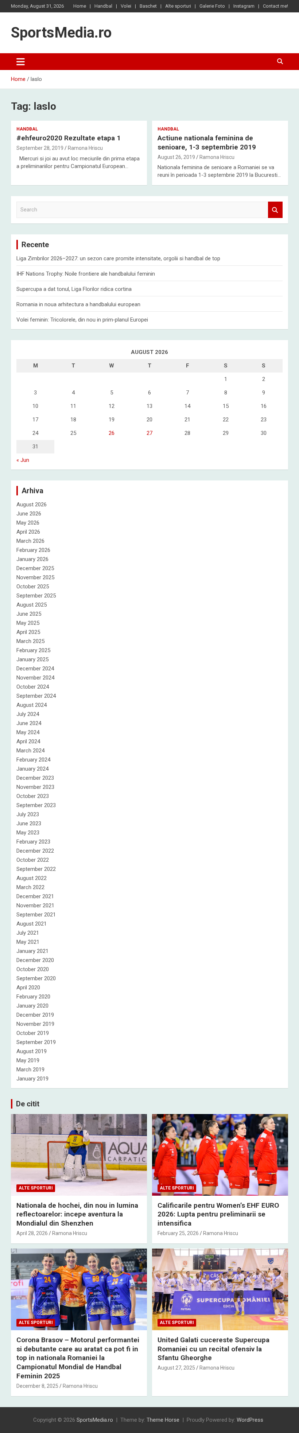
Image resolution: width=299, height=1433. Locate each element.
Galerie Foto (212, 6)
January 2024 (32, 769)
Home (79, 6)
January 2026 (32, 559)
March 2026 (30, 541)
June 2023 (28, 823)
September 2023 (36, 805)
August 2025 (31, 604)
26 (111, 433)
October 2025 (32, 586)
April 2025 (28, 632)
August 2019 (31, 1051)
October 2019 (32, 1033)
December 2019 (35, 1015)
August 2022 (31, 878)
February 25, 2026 (178, 1233)
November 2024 (35, 677)
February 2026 (33, 550)
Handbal (103, 6)
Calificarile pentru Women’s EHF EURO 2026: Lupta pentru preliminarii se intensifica (218, 1214)
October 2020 (32, 969)
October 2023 (32, 796)
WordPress (250, 1420)
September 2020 (36, 978)
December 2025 (35, 568)
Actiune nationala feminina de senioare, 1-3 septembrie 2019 (207, 142)
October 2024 (32, 687)
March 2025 (30, 641)
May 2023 (27, 832)
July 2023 (27, 814)
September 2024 (36, 696)
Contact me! (275, 6)
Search (275, 210)
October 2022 (32, 860)
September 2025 (36, 595)
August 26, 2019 (176, 157)
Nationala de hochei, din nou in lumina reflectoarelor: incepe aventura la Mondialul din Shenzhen (77, 1214)
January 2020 (32, 1005)
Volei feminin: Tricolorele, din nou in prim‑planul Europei (82, 319)
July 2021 (27, 933)
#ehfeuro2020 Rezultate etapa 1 (68, 138)
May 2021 (27, 942)
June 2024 (28, 723)
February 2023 (33, 841)
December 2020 (35, 960)
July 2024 (27, 714)
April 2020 (28, 987)
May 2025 (27, 623)
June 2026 (28, 513)
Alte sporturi (178, 6)
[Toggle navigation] (20, 61)
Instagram (244, 6)
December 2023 (35, 778)
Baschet (148, 6)
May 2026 (27, 522)
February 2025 (33, 650)
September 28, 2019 (39, 148)
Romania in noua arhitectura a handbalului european (78, 304)
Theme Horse (163, 1420)
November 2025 (35, 577)
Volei (126, 6)
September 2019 (36, 1042)
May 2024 (27, 732)
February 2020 (33, 996)
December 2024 (35, 668)
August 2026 (31, 504)
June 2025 (28, 614)
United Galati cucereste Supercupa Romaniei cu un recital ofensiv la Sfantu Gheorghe (213, 1349)
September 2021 (36, 914)
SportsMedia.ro (61, 32)
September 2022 (36, 869)
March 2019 (30, 1069)
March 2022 (30, 887)
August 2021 (31, 923)
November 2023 (35, 787)
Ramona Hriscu (85, 148)
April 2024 (28, 741)
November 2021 (35, 905)
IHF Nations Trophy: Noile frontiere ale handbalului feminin (85, 273)
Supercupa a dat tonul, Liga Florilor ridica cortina (74, 289)
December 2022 (35, 851)
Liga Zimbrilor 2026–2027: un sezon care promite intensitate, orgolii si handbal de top (118, 258)
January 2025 (32, 659)
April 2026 (28, 532)
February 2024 (33, 759)
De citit (27, 1103)
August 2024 (31, 705)
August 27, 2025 (176, 1368)
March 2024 (30, 750)
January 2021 (32, 951)
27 (149, 433)
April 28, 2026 (32, 1233)
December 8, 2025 (37, 1386)
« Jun (22, 460)
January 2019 (32, 1078)
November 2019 (35, 1024)
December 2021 (35, 896)
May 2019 (27, 1060)
